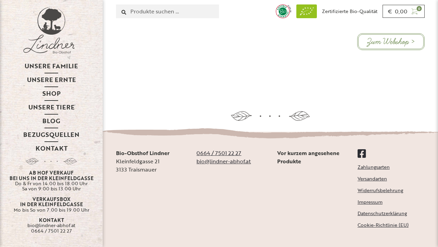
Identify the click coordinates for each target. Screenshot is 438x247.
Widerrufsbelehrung (380, 190)
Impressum (370, 201)
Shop (51, 93)
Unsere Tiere (51, 107)
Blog (51, 120)
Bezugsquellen (51, 134)
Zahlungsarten (374, 166)
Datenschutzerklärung (382, 213)
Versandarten (372, 178)
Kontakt (51, 148)
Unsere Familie (51, 65)
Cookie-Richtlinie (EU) (383, 224)
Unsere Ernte (51, 79)
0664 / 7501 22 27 (51, 230)
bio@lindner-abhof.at (51, 225)
